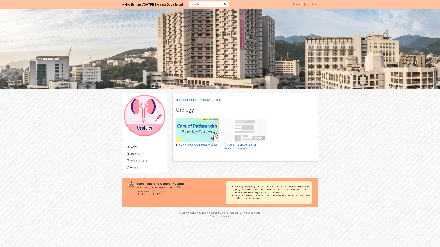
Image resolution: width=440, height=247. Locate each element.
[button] (314, 4)
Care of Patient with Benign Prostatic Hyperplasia (240, 146)
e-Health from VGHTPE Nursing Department (152, 4)
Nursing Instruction (186, 99)
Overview (205, 99)
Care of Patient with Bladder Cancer (198, 144)
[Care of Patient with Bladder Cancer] (197, 130)
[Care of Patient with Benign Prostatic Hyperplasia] (245, 130)
